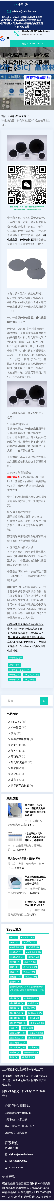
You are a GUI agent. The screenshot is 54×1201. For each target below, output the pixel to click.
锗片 (13, 1057)
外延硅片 (26, 1196)
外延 (14, 967)
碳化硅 (15, 773)
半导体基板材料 (20, 739)
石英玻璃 (16, 756)
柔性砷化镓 (14, 665)
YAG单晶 (21, 20)
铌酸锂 (14, 1052)
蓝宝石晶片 (16, 1037)
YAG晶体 (29, 942)
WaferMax (25, 1112)
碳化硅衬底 (17, 1018)
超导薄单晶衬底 (20, 785)
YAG (14, 942)
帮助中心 (16, 744)
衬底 (34, 1047)
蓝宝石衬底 (10, 20)
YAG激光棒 (16, 957)
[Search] (44, 701)
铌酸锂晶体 (31, 1052)
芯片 (13, 1028)
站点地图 (24, 26)
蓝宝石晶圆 (36, 1033)
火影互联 (10, 1132)
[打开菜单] (7, 38)
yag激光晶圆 (33, 952)
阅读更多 (29, 824)
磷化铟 (34, 1018)
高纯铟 (22, 23)
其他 (13, 733)
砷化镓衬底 (30, 679)
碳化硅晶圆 (8, 1183)
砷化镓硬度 (14, 679)
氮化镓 (14, 981)
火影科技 (10, 1119)
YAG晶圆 (16, 727)
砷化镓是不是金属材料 (19, 670)
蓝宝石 (15, 779)
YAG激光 (15, 952)
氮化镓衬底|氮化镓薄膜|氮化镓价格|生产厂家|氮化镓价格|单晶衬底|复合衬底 (27, 990)
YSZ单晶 (33, 957)
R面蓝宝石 (27, 937)
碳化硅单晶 (16, 1013)
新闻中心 (16, 750)
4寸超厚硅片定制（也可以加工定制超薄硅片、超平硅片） (35, 837)
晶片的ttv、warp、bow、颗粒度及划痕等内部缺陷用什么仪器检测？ (35, 810)
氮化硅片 (31, 977)
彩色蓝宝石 (30, 967)
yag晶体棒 (16, 947)
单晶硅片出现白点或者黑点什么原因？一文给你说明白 (35, 880)
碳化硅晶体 (35, 1013)
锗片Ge (36, 1196)
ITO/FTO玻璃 (12, 1196)
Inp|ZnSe (16, 721)
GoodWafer (11, 1112)
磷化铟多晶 (37, 1023)
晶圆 (14, 972)
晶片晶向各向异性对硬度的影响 (24, 858)
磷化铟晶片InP (29, 1192)
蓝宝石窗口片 (17, 1042)
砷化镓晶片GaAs (39, 1187)
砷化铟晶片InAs (11, 1192)
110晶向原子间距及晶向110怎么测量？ (35, 903)
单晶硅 (14, 962)
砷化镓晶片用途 (32, 674)
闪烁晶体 (28, 1057)
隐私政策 (22, 1132)
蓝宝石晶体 (17, 1033)
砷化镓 (14, 998)
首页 (4, 116)
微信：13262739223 (32, 43)
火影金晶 (22, 1119)
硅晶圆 (28, 17)
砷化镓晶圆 (14, 674)
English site (10, 17)
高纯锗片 (8, 23)
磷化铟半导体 (17, 1023)
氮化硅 (15, 977)
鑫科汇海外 (28, 1126)
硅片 (16, 23)
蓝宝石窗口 (35, 1037)
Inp (13, 937)
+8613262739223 (32, 34)
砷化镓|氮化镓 (18, 116)
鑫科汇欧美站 (12, 1126)
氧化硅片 (29, 972)
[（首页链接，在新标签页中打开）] (2, 38)
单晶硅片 (30, 962)
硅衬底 (14, 1008)
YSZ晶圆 (31, 20)
